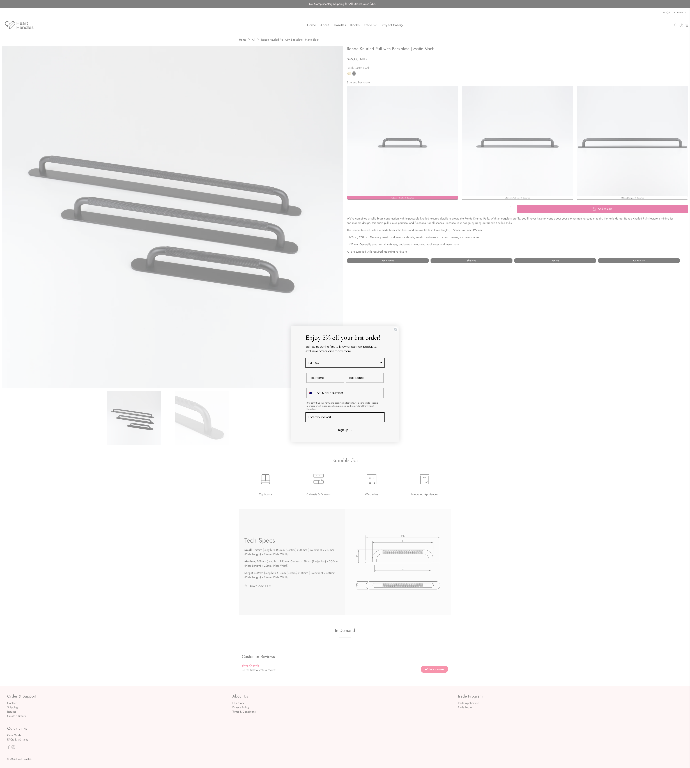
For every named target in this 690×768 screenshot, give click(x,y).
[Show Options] (381, 362)
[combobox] (344, 362)
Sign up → (345, 430)
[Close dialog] (395, 329)
